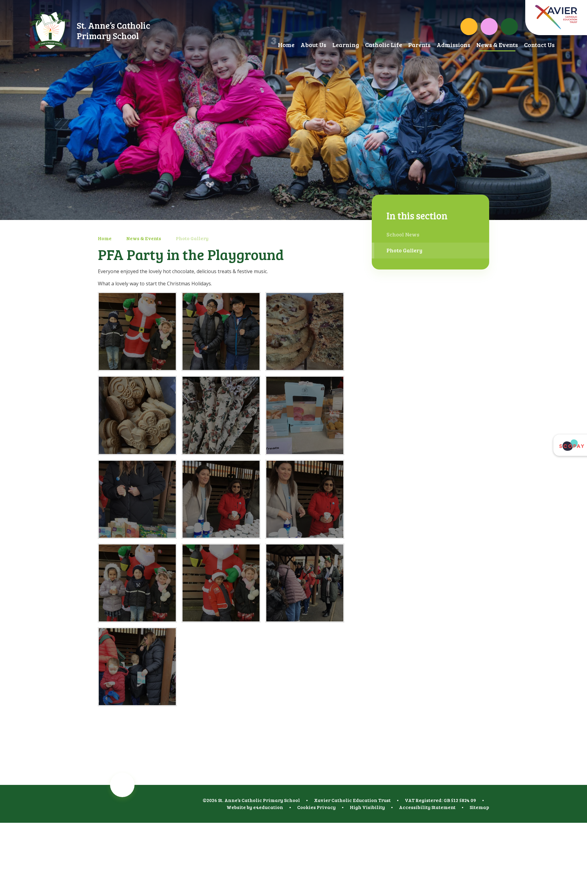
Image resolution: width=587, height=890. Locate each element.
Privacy (326, 807)
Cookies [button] (306, 807)
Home (105, 238)
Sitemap (479, 807)
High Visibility (367, 807)
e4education (268, 807)
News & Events (143, 238)
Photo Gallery (192, 238)
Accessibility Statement (427, 807)
